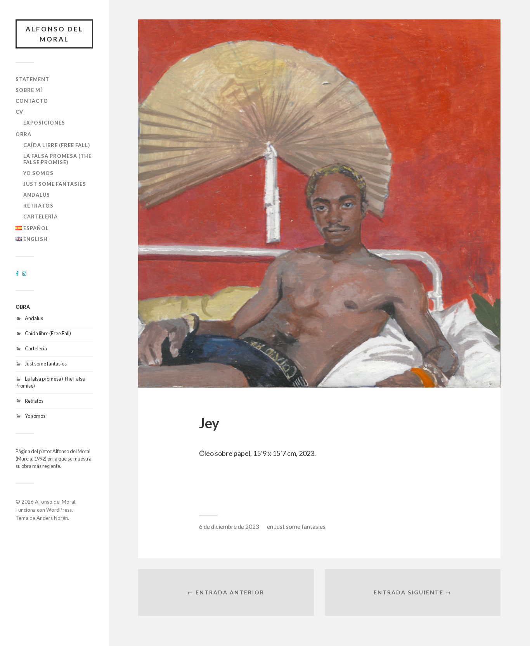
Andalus (36, 195)
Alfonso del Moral (54, 34)
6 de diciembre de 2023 (229, 526)
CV (19, 112)
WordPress (59, 510)
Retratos (38, 206)
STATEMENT (32, 79)
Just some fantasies (54, 184)
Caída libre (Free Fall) (56, 145)
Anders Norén (52, 518)
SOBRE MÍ (29, 90)
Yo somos (38, 173)
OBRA (23, 134)
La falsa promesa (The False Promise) (57, 159)
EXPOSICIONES (44, 123)
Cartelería (40, 216)
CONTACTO (32, 101)
